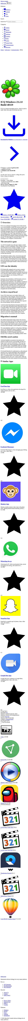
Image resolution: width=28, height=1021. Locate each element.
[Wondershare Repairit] (14, 862)
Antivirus (8, 34)
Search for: (3, 21)
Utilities (7, 27)
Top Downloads (8, 986)
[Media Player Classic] (14, 885)
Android (8, 12)
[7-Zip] (14, 730)
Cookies (6, 1004)
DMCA (6, 1003)
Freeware (7, 716)
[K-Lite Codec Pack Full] (14, 840)
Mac (7, 14)
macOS (5, 1011)
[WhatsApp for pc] (14, 549)
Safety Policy (7, 995)
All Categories (7, 984)
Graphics (8, 36)
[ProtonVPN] (14, 749)
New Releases (7, 987)
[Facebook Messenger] (14, 433)
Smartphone (7, 1015)
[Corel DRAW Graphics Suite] (14, 908)
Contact (6, 994)
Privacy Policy (7, 1000)
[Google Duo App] (14, 663)
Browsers (8, 47)
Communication (9, 45)
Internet (7, 30)
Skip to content (4, 1)
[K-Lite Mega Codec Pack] (14, 817)
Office (7, 38)
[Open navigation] (8, 3)
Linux (7, 16)
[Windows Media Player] (14, 772)
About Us (6, 992)
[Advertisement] (14, 64)
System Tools (9, 43)
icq (7, 712)
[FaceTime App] (14, 374)
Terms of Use (7, 1002)
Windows (8, 9)
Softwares (7, 50)
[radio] (1, 179)
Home (2, 50)
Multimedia (8, 32)
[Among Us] (14, 793)
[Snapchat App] (14, 606)
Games (7, 40)
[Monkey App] (14, 492)
